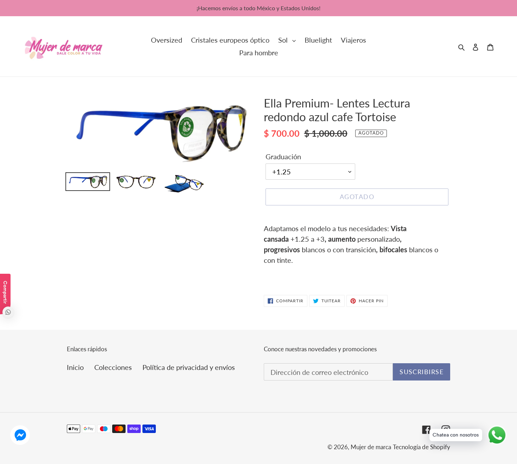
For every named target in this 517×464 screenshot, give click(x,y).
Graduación (283, 156)
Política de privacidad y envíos (188, 367)
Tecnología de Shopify (421, 447)
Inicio (75, 367)
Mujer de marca (371, 447)
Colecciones (113, 367)
